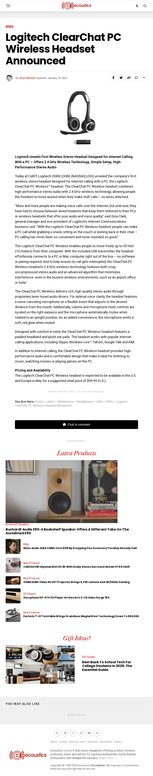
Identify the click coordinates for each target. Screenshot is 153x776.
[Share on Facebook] (113, 77)
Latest (50, 401)
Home (39, 401)
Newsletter (106, 742)
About (53, 742)
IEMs (99, 401)
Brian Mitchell (27, 78)
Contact (63, 742)
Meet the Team (77, 742)
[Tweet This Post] (121, 77)
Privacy (118, 742)
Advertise (92, 742)
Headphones (65, 401)
